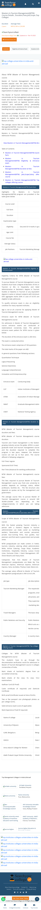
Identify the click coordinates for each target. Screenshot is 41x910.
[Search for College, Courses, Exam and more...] (33, 4)
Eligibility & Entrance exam (19, 49)
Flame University (23, 795)
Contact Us (24, 887)
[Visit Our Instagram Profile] (17, 892)
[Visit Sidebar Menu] (39, 3)
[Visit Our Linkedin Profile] (26, 892)
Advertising (32, 887)
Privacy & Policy (31, 889)
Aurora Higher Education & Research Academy (27, 829)
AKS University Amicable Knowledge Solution (30, 806)
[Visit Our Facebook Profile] (15, 892)
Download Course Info (10, 39)
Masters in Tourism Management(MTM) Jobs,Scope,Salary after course (22, 174)
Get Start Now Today (20, 898)
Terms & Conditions (19, 889)
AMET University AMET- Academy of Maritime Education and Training (30, 818)
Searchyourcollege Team (19, 35)
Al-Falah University (25, 785)
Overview (6, 49)
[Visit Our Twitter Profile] (20, 892)
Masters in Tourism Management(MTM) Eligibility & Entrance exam (22, 160)
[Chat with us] (3, 899)
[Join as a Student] (25, 4)
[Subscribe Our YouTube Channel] (23, 892)
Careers (9, 889)
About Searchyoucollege (12, 887)
